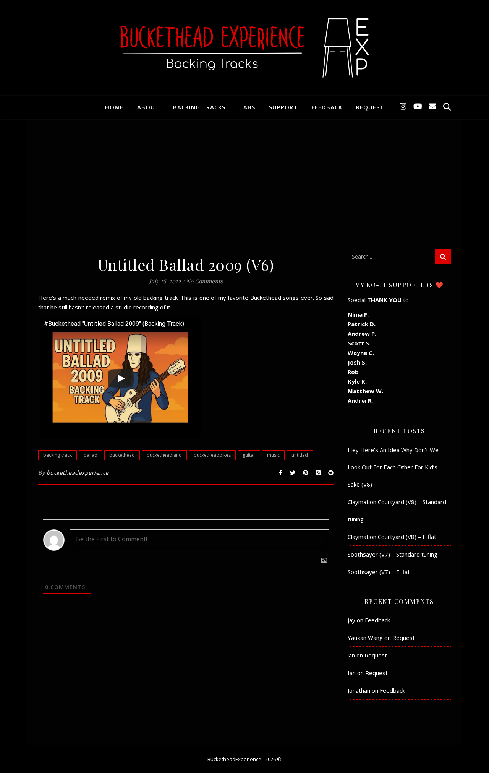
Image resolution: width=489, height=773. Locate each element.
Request (370, 107)
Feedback (326, 107)
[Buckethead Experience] (244, 48)
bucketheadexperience (78, 472)
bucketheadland (164, 455)
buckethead (122, 455)
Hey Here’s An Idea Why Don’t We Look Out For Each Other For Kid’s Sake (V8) (393, 467)
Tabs (247, 107)
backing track (57, 455)
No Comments (204, 281)
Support (283, 107)
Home (114, 107)
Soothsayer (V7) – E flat (379, 572)
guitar (249, 455)
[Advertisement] (244, 191)
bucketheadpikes (212, 455)
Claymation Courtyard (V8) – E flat (392, 536)
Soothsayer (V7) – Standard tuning (392, 554)
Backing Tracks (199, 107)
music (273, 455)
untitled (299, 455)
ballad (90, 455)
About (148, 107)
